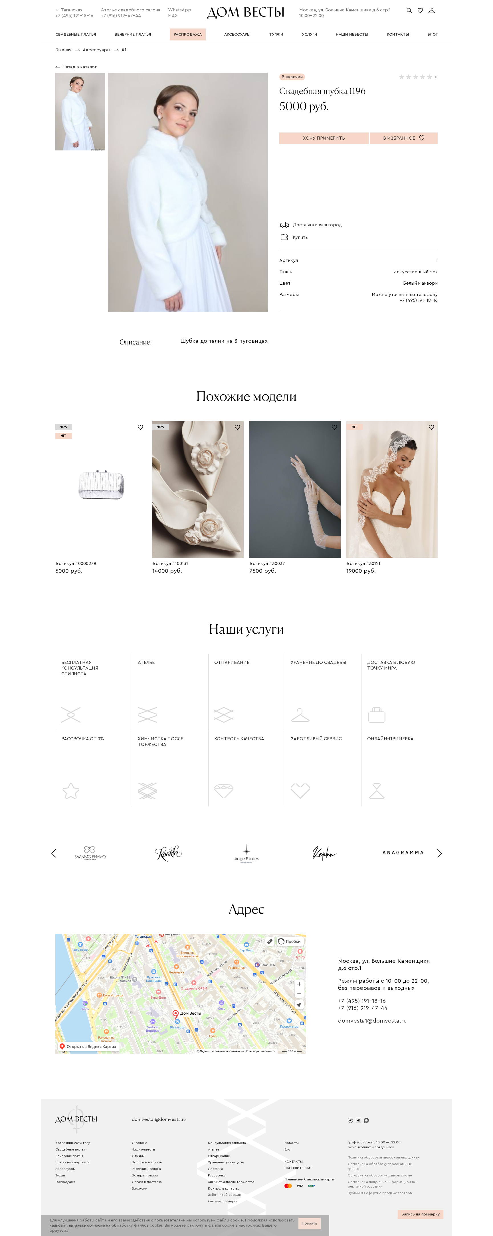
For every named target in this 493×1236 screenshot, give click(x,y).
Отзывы (138, 1156)
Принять (309, 1223)
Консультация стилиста (227, 1143)
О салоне (139, 1143)
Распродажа (65, 1182)
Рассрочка (216, 1175)
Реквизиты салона (146, 1168)
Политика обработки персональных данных (383, 1157)
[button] (53, 853)
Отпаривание (231, 662)
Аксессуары (65, 1168)
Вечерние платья (69, 1156)
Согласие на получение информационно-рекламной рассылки (382, 1184)
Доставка (215, 1168)
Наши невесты (143, 1149)
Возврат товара (145, 1175)
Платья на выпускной (72, 1162)
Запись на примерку (420, 1214)
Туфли (60, 1175)
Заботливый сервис (316, 739)
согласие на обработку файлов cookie (124, 1225)
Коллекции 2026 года (72, 1143)
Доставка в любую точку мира (391, 665)
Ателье (146, 662)
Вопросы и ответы (147, 1162)
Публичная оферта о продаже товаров (380, 1193)
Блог (288, 1149)
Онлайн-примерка (390, 739)
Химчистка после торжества (160, 742)
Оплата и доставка (147, 1182)
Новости (291, 1143)
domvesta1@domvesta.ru (372, 1021)
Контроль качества (239, 739)
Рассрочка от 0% (82, 739)
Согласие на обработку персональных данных (380, 1166)
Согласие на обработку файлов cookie (380, 1175)
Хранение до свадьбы (318, 662)
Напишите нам (298, 1168)
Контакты (293, 1161)
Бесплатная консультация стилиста (79, 668)
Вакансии (139, 1188)
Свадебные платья (70, 1149)
